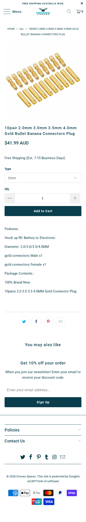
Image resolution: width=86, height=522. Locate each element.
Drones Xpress (26, 476)
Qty (7, 189)
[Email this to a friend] (60, 322)
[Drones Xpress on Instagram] (54, 457)
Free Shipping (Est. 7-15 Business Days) (35, 158)
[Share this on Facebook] (36, 322)
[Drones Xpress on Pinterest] (38, 457)
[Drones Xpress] (43, 11)
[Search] (69, 11)
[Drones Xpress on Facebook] (31, 457)
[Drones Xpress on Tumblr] (46, 457)
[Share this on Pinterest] (48, 322)
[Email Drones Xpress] (62, 457)
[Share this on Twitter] (24, 322)
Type (8, 169)
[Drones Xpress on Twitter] (22, 457)
